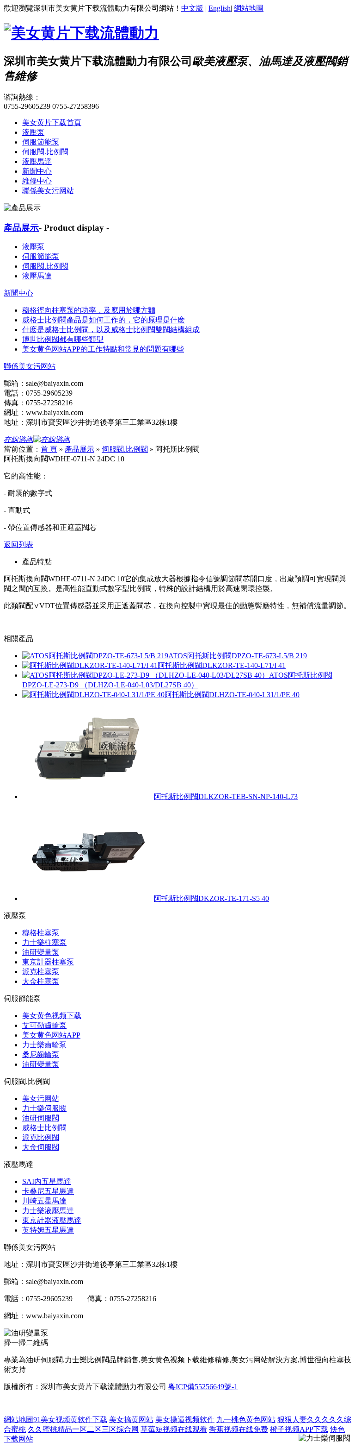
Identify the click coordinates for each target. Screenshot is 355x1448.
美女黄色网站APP (51, 1035)
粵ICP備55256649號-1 (203, 1387)
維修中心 (37, 181)
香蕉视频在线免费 (238, 1429)
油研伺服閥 (40, 1118)
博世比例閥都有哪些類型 (63, 339)
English (219, 8)
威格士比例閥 (44, 1128)
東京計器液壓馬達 (51, 1220)
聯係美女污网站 (48, 191)
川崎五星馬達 (44, 1201)
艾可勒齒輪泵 (44, 1025)
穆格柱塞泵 (40, 933)
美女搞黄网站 (131, 1419)
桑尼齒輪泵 (40, 1054)
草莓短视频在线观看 (174, 1429)
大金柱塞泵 (40, 981)
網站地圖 (248, 8)
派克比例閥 (40, 1137)
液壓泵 (33, 132)
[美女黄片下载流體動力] (81, 33)
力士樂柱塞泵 (44, 942)
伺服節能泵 (40, 142)
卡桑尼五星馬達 (48, 1191)
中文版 (192, 8)
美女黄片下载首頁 (51, 122)
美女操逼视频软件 (184, 1419)
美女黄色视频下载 (51, 1016)
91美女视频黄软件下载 (70, 1419)
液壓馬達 (37, 161)
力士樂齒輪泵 (44, 1045)
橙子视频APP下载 (299, 1429)
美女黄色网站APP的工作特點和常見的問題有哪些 (103, 349)
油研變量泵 (40, 952)
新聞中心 (37, 171)
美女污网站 (40, 1098)
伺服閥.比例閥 (45, 152)
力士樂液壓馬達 (48, 1211)
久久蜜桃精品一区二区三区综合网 (83, 1429)
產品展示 (21, 228)
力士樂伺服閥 (44, 1108)
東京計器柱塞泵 (48, 962)
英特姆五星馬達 (48, 1230)
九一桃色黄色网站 (245, 1419)
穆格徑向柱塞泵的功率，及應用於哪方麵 (88, 310)
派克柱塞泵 (40, 972)
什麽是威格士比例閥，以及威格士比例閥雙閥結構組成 (111, 330)
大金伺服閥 (40, 1147)
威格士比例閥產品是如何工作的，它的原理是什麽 (103, 320)
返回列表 (18, 544)
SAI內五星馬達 (46, 1181)
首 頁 (49, 449)
